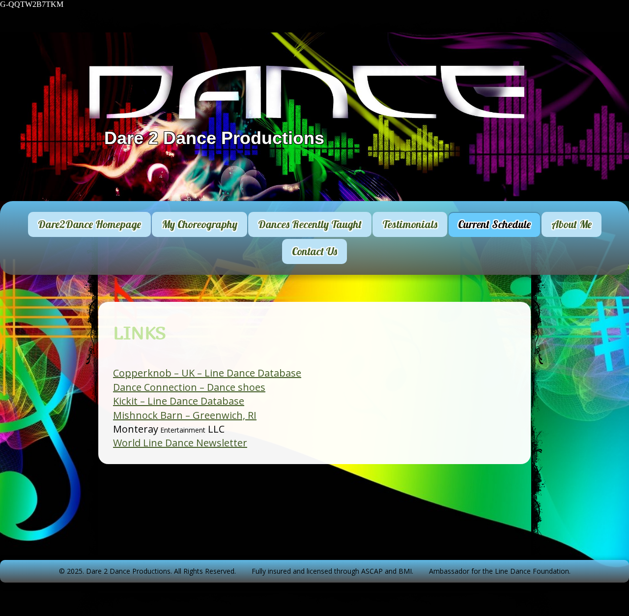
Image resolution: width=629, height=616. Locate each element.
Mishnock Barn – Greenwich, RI (185, 415)
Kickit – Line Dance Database (178, 401)
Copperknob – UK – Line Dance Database (207, 373)
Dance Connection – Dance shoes (189, 387)
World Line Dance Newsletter (180, 442)
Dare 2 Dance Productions (214, 138)
